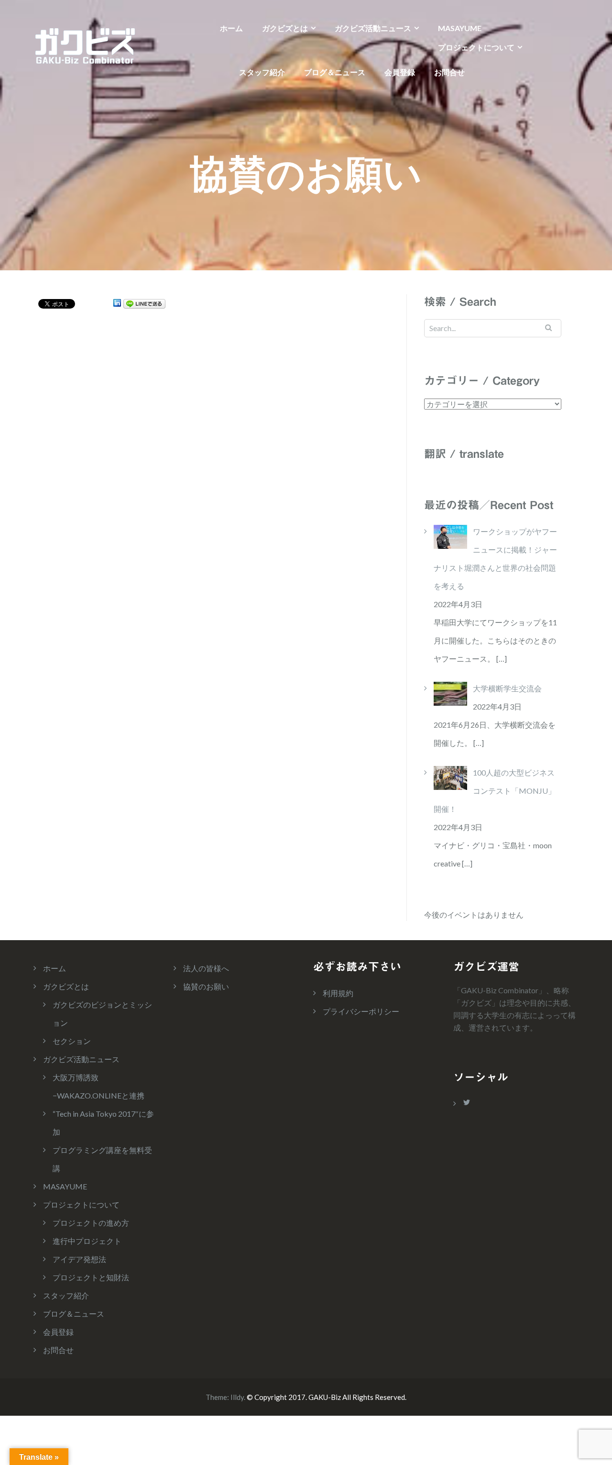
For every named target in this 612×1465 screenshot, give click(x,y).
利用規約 (338, 993)
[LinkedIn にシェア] (117, 303)
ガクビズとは (285, 28)
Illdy (237, 1397)
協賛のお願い (206, 986)
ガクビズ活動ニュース (373, 28)
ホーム (231, 28)
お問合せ (449, 72)
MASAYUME (459, 28)
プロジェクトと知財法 (91, 1277)
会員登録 (399, 72)
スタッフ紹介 (262, 72)
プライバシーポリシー (361, 1011)
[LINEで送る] (144, 303)
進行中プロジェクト (87, 1240)
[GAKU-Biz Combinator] (84, 44)
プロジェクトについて (476, 47)
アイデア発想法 (79, 1259)
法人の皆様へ (206, 968)
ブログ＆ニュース (334, 72)
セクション (72, 1040)
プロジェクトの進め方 (91, 1222)
